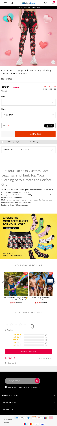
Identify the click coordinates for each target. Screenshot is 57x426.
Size (3, 96)
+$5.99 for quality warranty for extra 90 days (22, 142)
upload (49, 125)
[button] (2, 288)
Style (3, 109)
